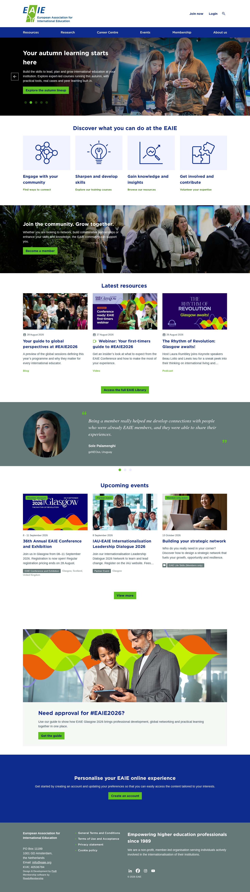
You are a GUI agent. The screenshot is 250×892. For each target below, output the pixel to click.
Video (96, 370)
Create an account (125, 796)
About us (220, 32)
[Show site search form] (223, 13)
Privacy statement (90, 844)
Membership (181, 32)
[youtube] (153, 870)
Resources (31, 32)
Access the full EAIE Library (125, 390)
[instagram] (145, 870)
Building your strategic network (194, 541)
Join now (196, 13)
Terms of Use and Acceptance (98, 838)
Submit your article (40, 81)
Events (145, 32)
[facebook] (137, 870)
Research (68, 32)
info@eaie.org (41, 862)
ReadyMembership (33, 878)
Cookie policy (87, 850)
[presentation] (15, 76)
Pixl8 (54, 871)
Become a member (40, 251)
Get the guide (51, 736)
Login (213, 13)
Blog (26, 370)
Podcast (167, 370)
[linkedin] (130, 870)
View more (125, 595)
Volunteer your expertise (196, 189)
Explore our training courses (93, 189)
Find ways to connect (37, 189)
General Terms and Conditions (99, 833)
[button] (25, 102)
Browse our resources (142, 189)
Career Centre (107, 32)
